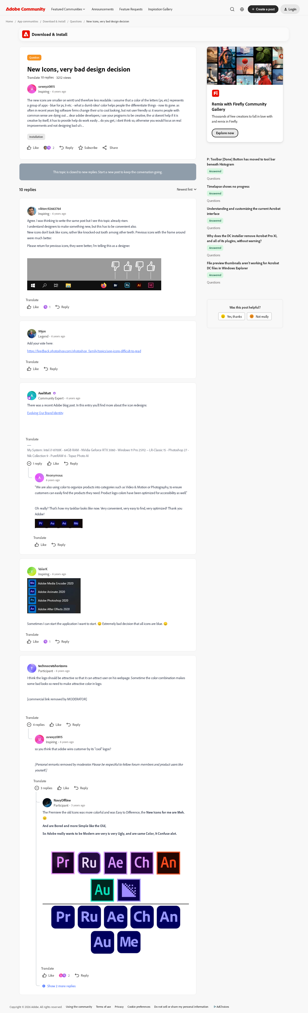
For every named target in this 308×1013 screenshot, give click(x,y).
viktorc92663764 (49, 208)
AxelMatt (44, 393)
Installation (36, 137)
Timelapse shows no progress (228, 186)
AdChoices (223, 1006)
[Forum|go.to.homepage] (25, 9)
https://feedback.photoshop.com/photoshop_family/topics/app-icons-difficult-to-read (84, 351)
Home (9, 21)
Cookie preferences (139, 1006)
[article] (107, 258)
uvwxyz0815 (46, 86)
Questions (76, 21)
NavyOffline (62, 800)
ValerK (42, 569)
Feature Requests (130, 9)
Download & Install (54, 21)
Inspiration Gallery (160, 9)
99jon (42, 331)
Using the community (79, 1006)
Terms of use (103, 1006)
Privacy (119, 1006)
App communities (28, 21)
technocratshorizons (52, 666)
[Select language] (242, 9)
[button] (263, 9)
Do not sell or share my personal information (181, 1006)
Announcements (103, 9)
